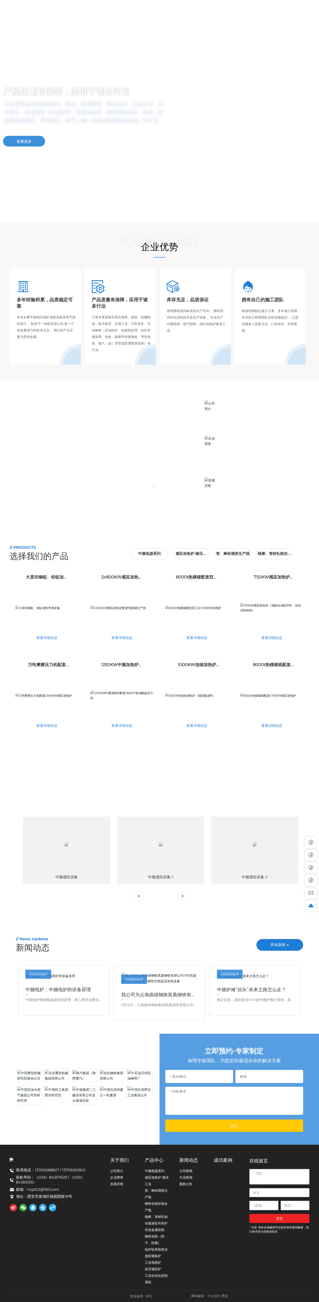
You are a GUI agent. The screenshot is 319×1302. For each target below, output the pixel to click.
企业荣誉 (234, 437)
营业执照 (136, 1296)
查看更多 (24, 139)
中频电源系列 (149, 554)
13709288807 (47, 1170)
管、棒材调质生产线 (233, 554)
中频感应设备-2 (255, 877)
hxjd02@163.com (43, 1189)
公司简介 (234, 402)
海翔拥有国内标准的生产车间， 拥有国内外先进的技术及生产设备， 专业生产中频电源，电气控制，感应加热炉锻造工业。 (260, 453)
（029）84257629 (51, 1177)
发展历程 (234, 479)
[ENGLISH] (306, 9)
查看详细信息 (46, 637)
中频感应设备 (66, 877)
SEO (148, 1296)
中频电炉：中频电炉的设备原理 (58, 989)
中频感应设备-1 (160, 877)
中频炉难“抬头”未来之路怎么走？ (251, 989)
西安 (225, 1296)
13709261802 (73, 1170)
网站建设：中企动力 (206, 1296)
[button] (36, 209)
